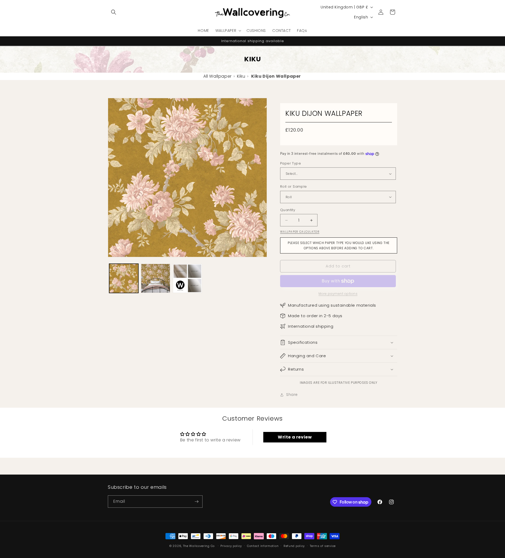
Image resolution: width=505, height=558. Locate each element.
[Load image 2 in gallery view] (155, 278)
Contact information (263, 546)
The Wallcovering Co (199, 546)
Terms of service (323, 546)
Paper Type (290, 163)
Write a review (295, 437)
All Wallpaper (217, 76)
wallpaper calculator (299, 232)
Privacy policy (231, 546)
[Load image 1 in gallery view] (123, 278)
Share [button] (292, 394)
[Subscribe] (196, 501)
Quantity (287, 209)
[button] (113, 12)
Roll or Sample (293, 186)
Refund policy (294, 546)
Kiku (241, 76)
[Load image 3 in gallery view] (187, 278)
